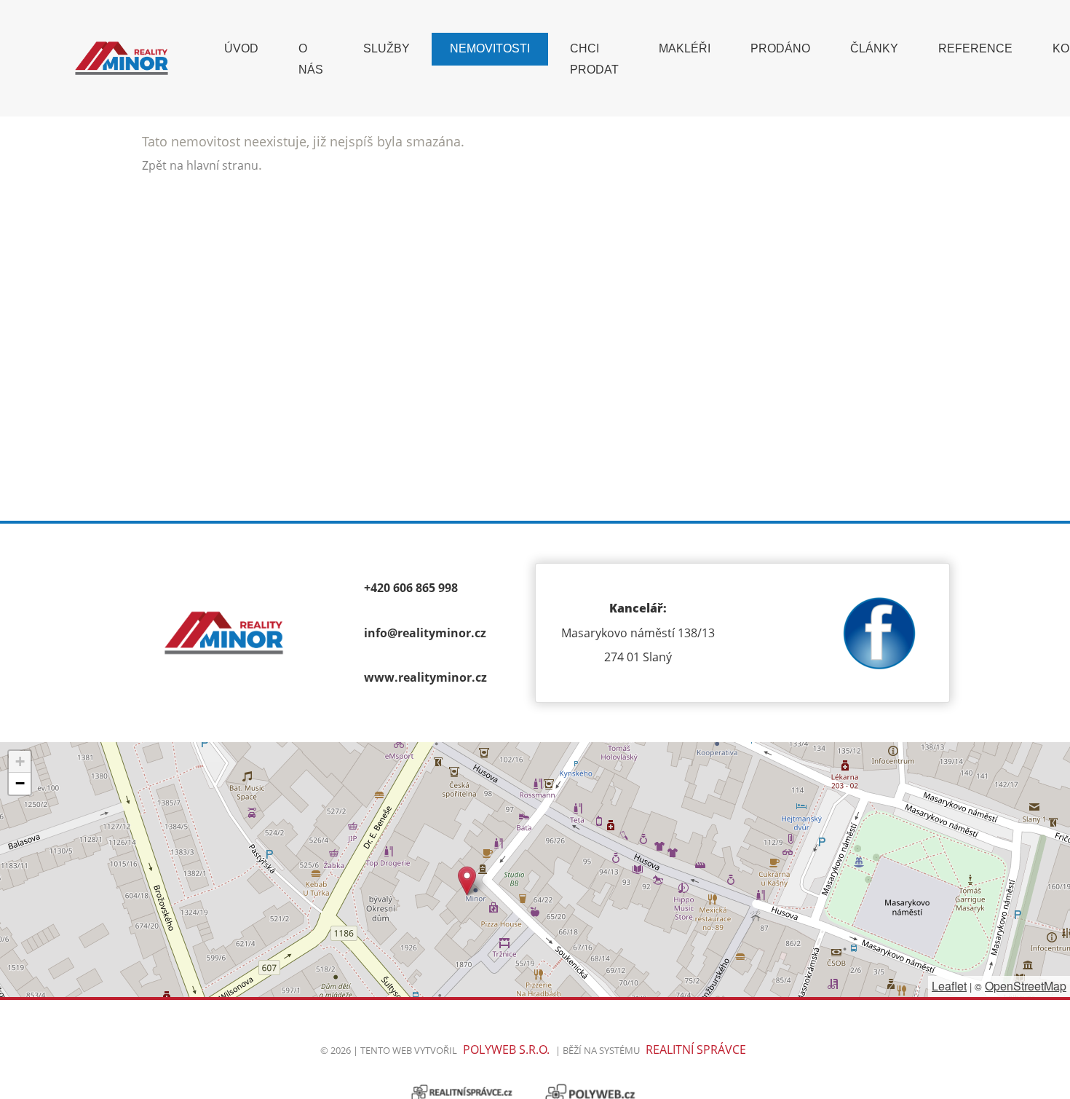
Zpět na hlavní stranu (200, 165)
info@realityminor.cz (425, 633)
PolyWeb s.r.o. (506, 1049)
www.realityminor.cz (425, 677)
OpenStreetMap (1025, 985)
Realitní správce (696, 1049)
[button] (467, 881)
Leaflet (949, 985)
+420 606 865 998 (411, 588)
